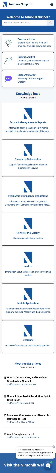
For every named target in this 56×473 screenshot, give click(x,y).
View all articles (28, 97)
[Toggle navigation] (51, 4)
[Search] (50, 23)
